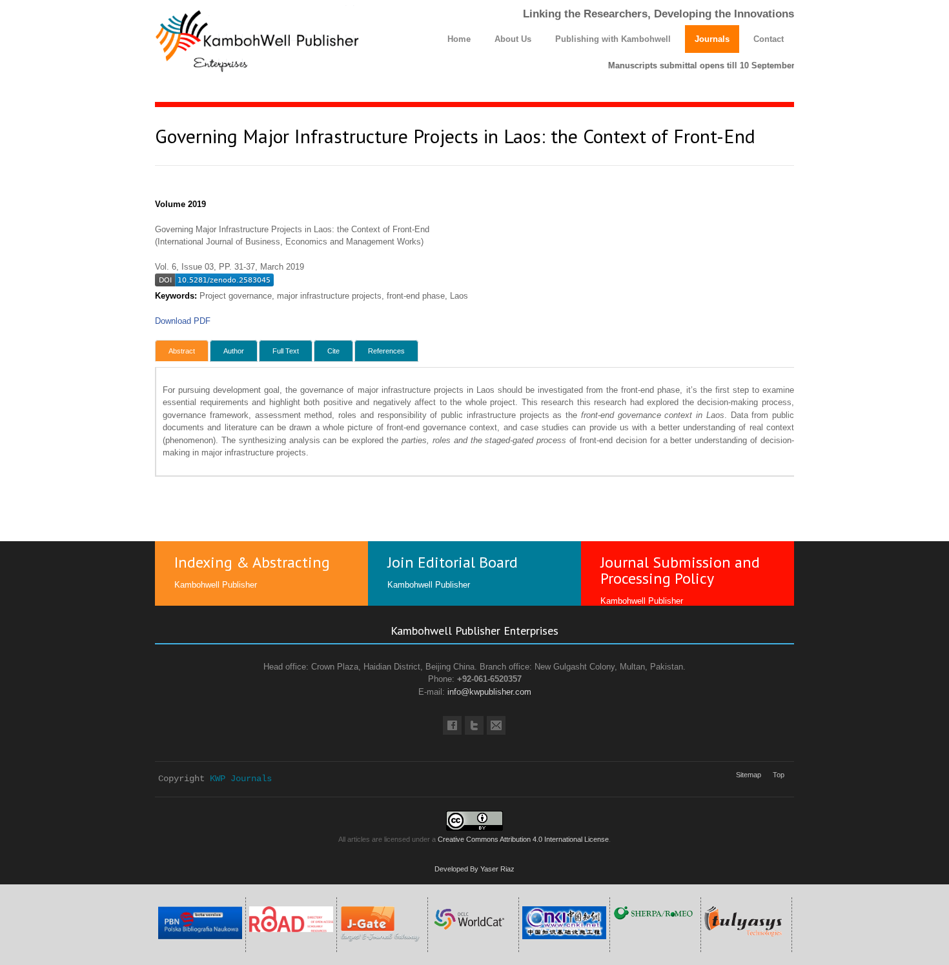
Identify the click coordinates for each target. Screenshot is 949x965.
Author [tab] (233, 351)
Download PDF (182, 321)
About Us (513, 39)
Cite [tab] (333, 351)
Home (459, 39)
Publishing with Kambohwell (613, 39)
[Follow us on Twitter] (474, 725)
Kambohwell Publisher (215, 585)
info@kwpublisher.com (489, 692)
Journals (712, 39)
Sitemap (748, 775)
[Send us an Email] (496, 725)
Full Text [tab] (285, 351)
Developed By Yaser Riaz (474, 869)
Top (778, 775)
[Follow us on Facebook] (452, 725)
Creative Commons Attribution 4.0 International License (523, 839)
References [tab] (386, 351)
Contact (768, 39)
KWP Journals (241, 778)
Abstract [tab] (181, 351)
